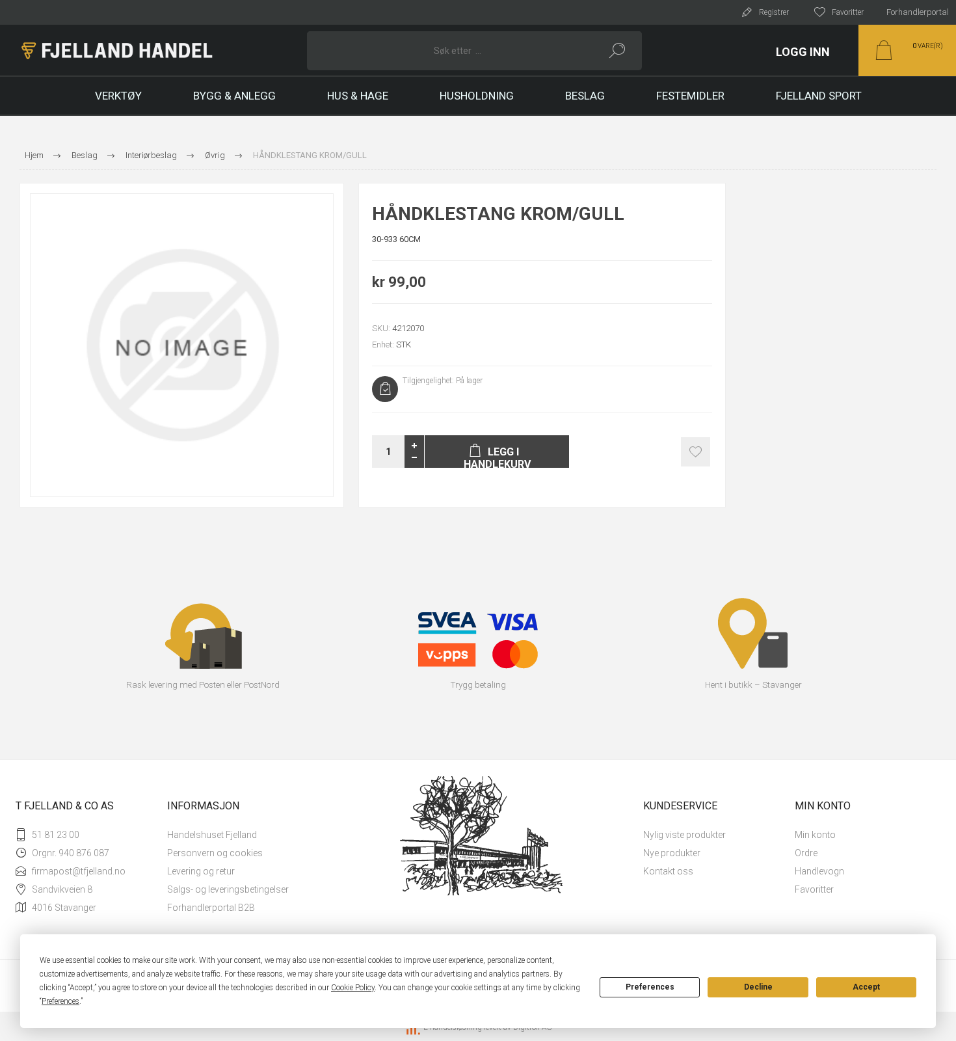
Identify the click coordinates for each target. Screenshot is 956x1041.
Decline (758, 987)
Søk (617, 50)
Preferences (650, 987)
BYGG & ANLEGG (234, 95)
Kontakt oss (668, 871)
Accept (866, 987)
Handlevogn (819, 871)
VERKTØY (118, 95)
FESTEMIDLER (690, 95)
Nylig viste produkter (684, 835)
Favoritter (814, 889)
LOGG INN (803, 52)
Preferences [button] (60, 1001)
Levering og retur (201, 871)
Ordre (806, 853)
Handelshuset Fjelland (212, 835)
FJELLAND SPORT (819, 95)
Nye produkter (671, 853)
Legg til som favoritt (695, 451)
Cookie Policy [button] (353, 987)
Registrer (774, 12)
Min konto (815, 835)
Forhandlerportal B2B (211, 907)
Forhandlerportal (917, 12)
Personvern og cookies (215, 853)
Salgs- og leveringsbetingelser (228, 889)
